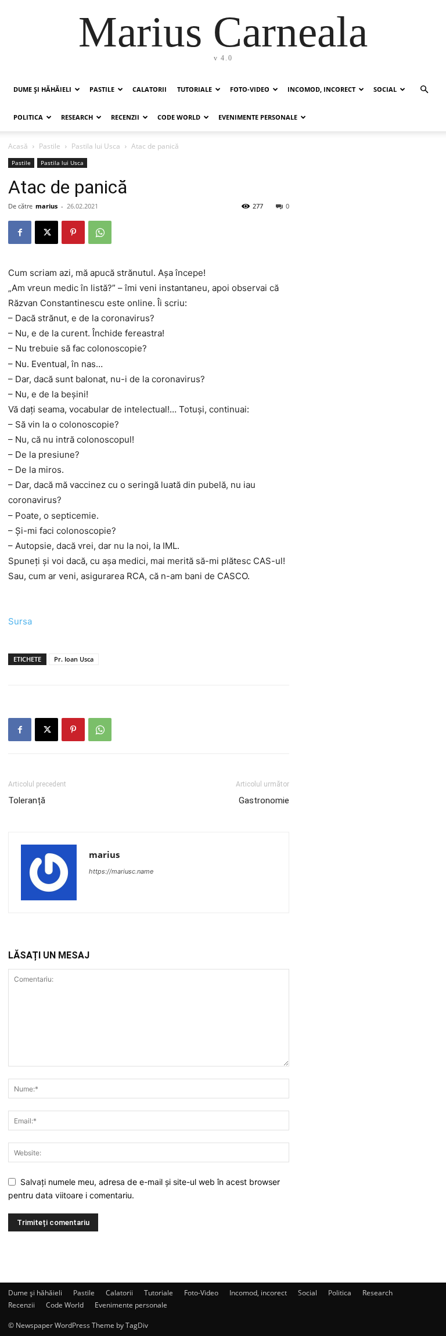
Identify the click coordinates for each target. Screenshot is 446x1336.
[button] (424, 89)
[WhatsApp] (100, 232)
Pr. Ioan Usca (73, 659)
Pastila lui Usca (95, 146)
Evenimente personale (257, 117)
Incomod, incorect (321, 89)
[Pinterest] (73, 232)
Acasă (18, 146)
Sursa (20, 621)
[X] (46, 232)
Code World (178, 117)
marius (46, 206)
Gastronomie (264, 800)
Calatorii (149, 89)
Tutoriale (194, 89)
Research (77, 117)
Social (385, 89)
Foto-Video (249, 89)
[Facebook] (19, 232)
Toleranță (26, 800)
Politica (28, 117)
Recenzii (125, 117)
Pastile (101, 89)
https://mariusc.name (121, 871)
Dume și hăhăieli (42, 89)
